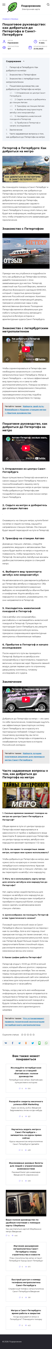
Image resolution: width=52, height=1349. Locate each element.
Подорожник (31, 5)
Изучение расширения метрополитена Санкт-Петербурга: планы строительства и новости (26, 1250)
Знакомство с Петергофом (23, 75)
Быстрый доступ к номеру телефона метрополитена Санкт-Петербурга (26, 1282)
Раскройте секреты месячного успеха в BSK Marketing (26, 1102)
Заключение (16, 130)
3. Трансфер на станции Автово (29, 106)
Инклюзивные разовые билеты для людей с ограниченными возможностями (26, 1166)
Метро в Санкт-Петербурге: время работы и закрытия (26, 1311)
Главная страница (10, 19)
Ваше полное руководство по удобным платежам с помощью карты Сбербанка (23, 1223)
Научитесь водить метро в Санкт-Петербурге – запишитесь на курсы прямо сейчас (26, 1133)
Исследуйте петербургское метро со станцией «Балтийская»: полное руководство (26, 1072)
